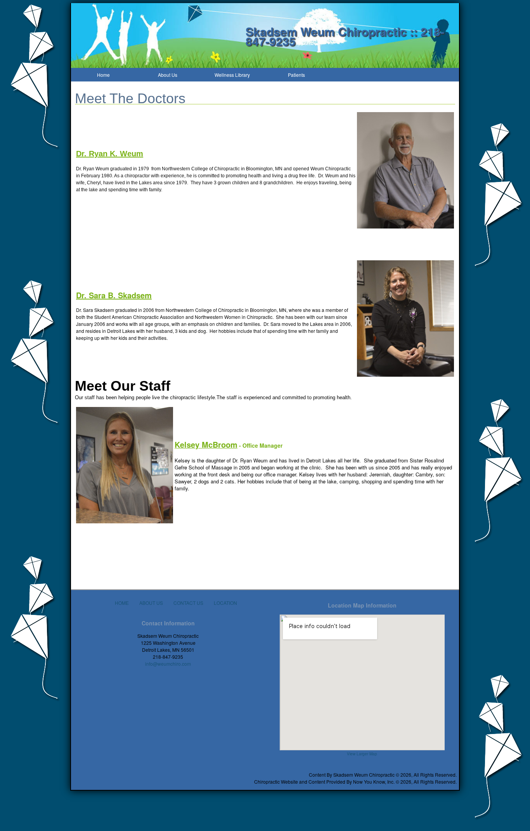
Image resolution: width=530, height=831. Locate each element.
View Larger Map (362, 754)
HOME (122, 602)
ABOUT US (151, 602)
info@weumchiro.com (168, 663)
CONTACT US (188, 602)
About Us (167, 74)
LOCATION (225, 602)
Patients (296, 74)
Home (103, 74)
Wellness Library (232, 74)
